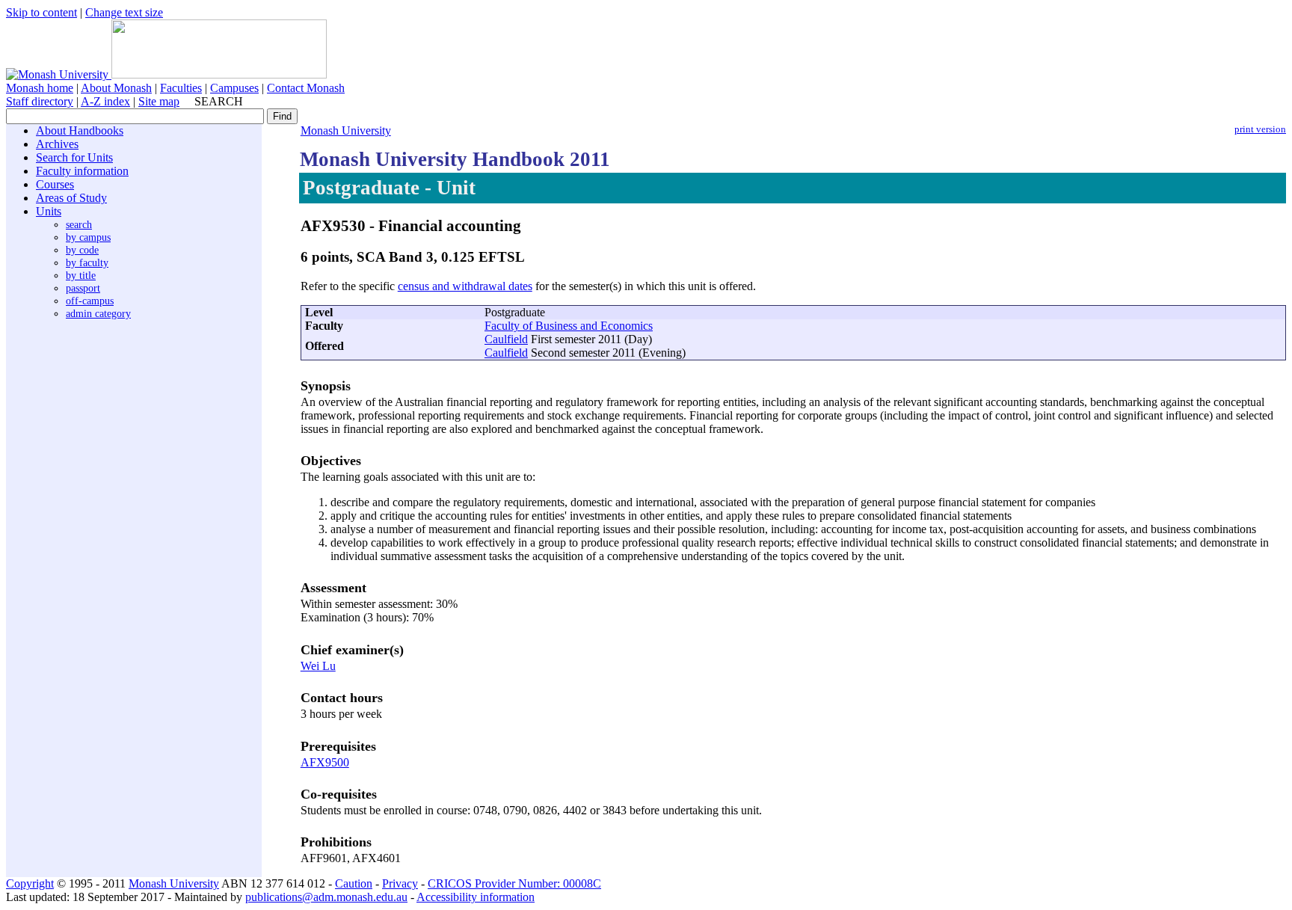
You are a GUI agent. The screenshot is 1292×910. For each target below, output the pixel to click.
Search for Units (74, 157)
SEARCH (218, 101)
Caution (353, 883)
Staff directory (39, 101)
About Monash (116, 88)
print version (1260, 129)
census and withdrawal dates (465, 286)
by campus (88, 237)
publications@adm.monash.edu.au (326, 897)
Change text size (124, 12)
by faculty (87, 262)
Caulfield (506, 339)
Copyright (30, 883)
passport (83, 288)
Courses (55, 184)
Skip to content (41, 12)
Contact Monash (306, 88)
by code (82, 250)
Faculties (181, 88)
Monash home (39, 88)
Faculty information (82, 171)
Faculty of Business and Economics (569, 325)
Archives (57, 144)
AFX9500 (325, 762)
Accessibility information (475, 897)
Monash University (346, 130)
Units (48, 211)
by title (81, 275)
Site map (158, 101)
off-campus (90, 301)
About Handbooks (79, 130)
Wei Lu (318, 666)
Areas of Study (71, 197)
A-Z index (105, 101)
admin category (98, 313)
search (79, 224)
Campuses (234, 88)
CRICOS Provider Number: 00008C (514, 883)
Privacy (400, 883)
